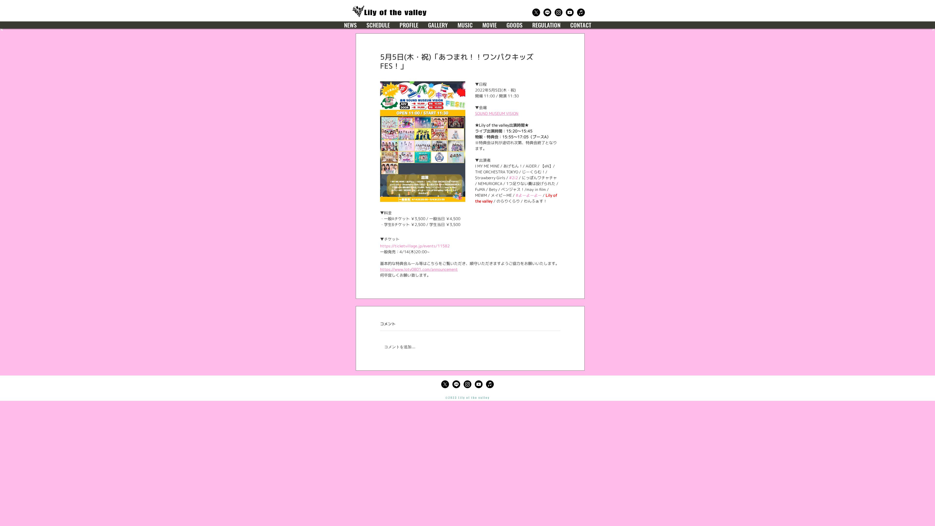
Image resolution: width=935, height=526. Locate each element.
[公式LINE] (547, 12)
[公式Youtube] (570, 12)
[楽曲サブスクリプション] (581, 12)
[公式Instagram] (558, 12)
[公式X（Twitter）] (536, 12)
